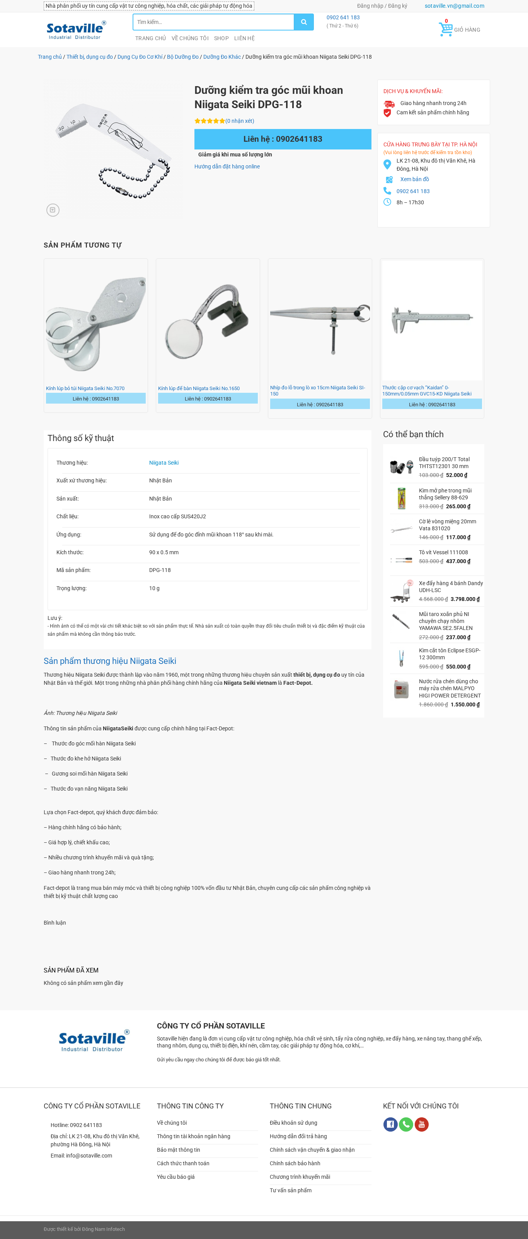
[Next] (484, 338)
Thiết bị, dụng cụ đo (89, 57)
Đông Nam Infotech (103, 1229)
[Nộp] (304, 22)
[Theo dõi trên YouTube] (422, 1124)
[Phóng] (53, 210)
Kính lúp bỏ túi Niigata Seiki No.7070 (85, 388)
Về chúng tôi (190, 38)
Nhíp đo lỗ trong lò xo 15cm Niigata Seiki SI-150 (317, 391)
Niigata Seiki (164, 463)
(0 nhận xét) (239, 121)
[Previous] (44, 338)
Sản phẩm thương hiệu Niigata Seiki (110, 661)
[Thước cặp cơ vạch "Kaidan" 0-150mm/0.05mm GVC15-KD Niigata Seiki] (432, 320)
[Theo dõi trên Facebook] (390, 1124)
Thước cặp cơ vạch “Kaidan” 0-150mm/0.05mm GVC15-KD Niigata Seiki (427, 391)
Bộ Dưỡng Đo (183, 57)
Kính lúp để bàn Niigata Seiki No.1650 (199, 388)
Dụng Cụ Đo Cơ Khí (140, 57)
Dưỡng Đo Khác (222, 57)
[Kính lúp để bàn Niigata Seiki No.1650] (208, 320)
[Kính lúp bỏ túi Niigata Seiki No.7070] (96, 320)
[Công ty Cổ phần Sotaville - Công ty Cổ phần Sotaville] (82, 29)
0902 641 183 (342, 17)
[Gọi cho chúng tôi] (406, 1124)
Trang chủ (150, 38)
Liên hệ (244, 38)
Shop (221, 38)
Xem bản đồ (414, 179)
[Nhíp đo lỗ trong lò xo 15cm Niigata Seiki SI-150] (320, 320)
